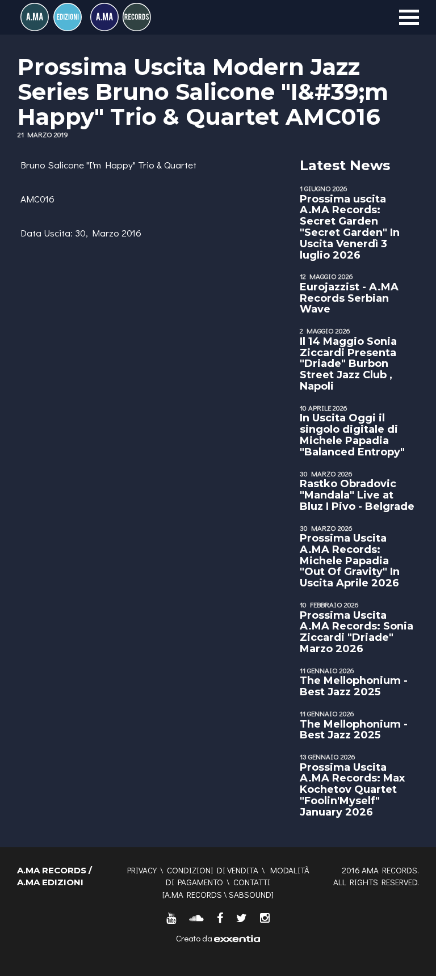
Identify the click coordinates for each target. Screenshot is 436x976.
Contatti (251, 882)
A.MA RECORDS (193, 894)
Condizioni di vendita (212, 870)
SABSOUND (250, 894)
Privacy (142, 870)
